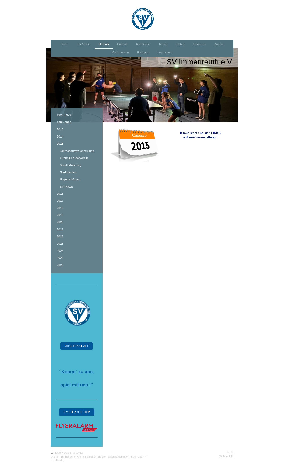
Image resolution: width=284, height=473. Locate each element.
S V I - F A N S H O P (76, 412)
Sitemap (78, 452)
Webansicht (226, 456)
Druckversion (63, 452)
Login (230, 452)
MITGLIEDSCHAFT (76, 346)
